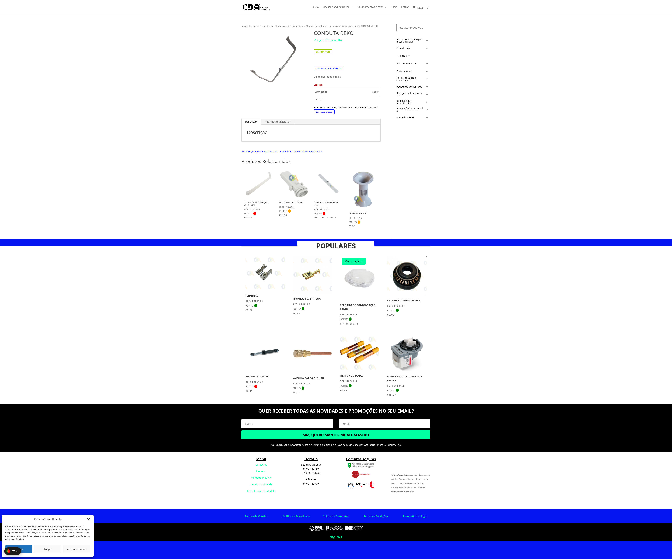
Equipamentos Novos (370, 7)
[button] (88, 519)
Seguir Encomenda (261, 484)
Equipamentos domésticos (290, 25)
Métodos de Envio (261, 477)
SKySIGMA (336, 537)
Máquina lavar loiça (316, 25)
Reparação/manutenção (261, 25)
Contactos (261, 464)
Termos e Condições (376, 516)
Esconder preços (324, 111)
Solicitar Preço (323, 51)
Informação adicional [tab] (277, 121)
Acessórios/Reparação (336, 7)
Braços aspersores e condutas (343, 25)
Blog (394, 7)
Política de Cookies (256, 516)
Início (315, 7)
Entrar (405, 7)
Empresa (261, 471)
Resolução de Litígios (415, 516)
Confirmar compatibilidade (329, 68)
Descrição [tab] (251, 121)
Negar (47, 549)
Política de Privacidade (296, 516)
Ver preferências (76, 549)
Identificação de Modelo (261, 491)
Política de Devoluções (335, 516)
